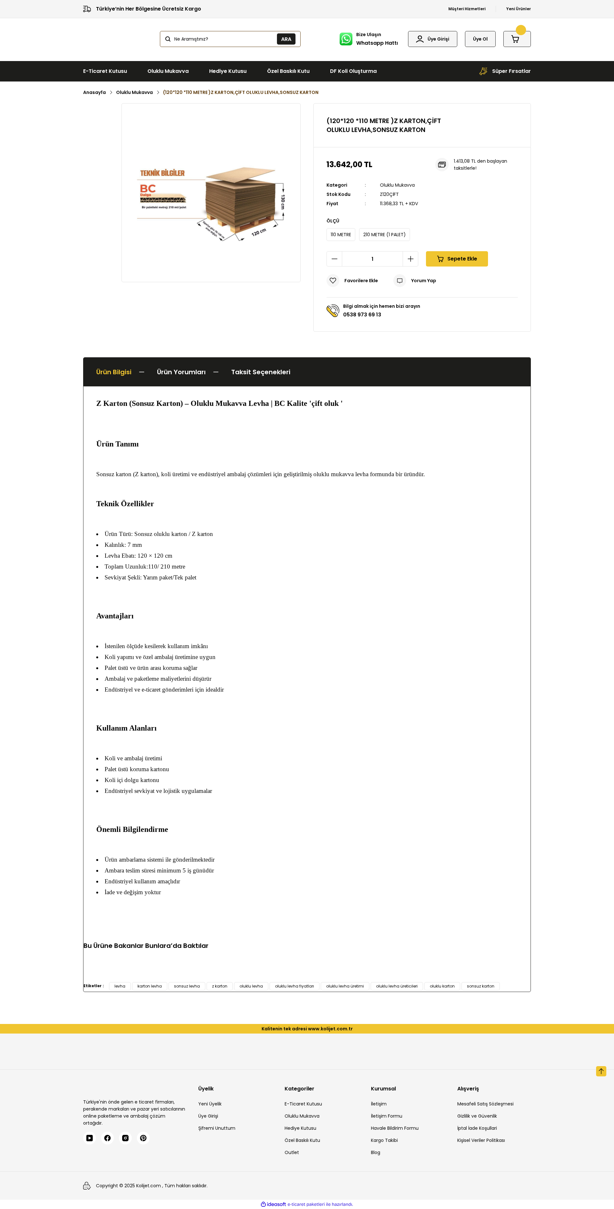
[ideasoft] (273, 1204)
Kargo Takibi (384, 1140)
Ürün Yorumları (181, 372)
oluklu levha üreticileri (397, 986)
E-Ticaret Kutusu (303, 1104)
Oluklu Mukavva (397, 185)
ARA (286, 39)
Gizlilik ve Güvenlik (477, 1116)
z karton (219, 986)
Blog (375, 1152)
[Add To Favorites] (352, 280)
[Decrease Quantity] (334, 259)
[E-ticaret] (306, 1204)
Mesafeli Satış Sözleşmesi (485, 1104)
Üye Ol (480, 39)
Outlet (292, 1152)
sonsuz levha (187, 986)
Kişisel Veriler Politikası (481, 1140)
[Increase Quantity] (410, 259)
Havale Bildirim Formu (395, 1128)
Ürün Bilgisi (113, 372)
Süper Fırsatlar (511, 71)
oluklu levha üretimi (345, 986)
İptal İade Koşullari (477, 1128)
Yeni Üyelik (210, 1104)
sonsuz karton (480, 986)
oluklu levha (251, 986)
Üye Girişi (208, 1116)
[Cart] (517, 39)
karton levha (150, 986)
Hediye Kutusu (300, 1128)
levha (119, 986)
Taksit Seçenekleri (260, 372)
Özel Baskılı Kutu (302, 1140)
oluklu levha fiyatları (294, 986)
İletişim (379, 1104)
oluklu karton (442, 986)
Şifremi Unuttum (216, 1128)
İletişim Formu (386, 1116)
